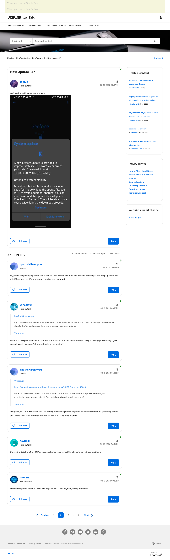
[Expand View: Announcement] (23, 26)
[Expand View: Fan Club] (98, 26)
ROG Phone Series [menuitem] (55, 26)
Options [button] (157, 58)
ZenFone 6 (36, 58)
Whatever (19, 381)
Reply (113, 241)
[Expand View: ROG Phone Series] (64, 26)
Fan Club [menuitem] (92, 26)
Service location (136, 182)
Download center (137, 189)
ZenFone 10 (134, 88)
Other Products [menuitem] (75, 26)
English (10, 58)
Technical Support (137, 193)
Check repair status (138, 185)
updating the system (137, 129)
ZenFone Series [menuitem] (34, 26)
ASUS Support (135, 217)
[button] (13, 241)
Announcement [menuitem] (14, 26)
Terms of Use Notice (16, 544)
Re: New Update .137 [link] (52, 58)
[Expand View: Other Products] (84, 26)
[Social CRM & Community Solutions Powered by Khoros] (156, 554)
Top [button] (12, 553)
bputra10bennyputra (24, 316)
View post (19, 333)
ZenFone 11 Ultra (136, 149)
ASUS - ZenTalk (21, 17)
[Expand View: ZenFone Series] (42, 26)
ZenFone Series (22, 58)
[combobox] (96, 41)
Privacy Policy (35, 544)
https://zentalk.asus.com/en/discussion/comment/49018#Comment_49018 (50, 387)
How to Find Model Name (141, 171)
